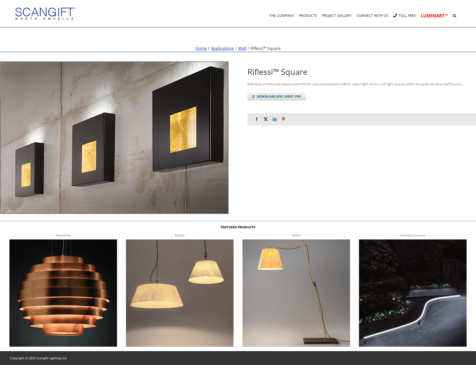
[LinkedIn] (274, 119)
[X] (265, 119)
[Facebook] (256, 119)
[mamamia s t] (63, 241)
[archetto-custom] (412, 241)
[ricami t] (179, 241)
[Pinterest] (283, 119)
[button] (454, 13)
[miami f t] (296, 241)
